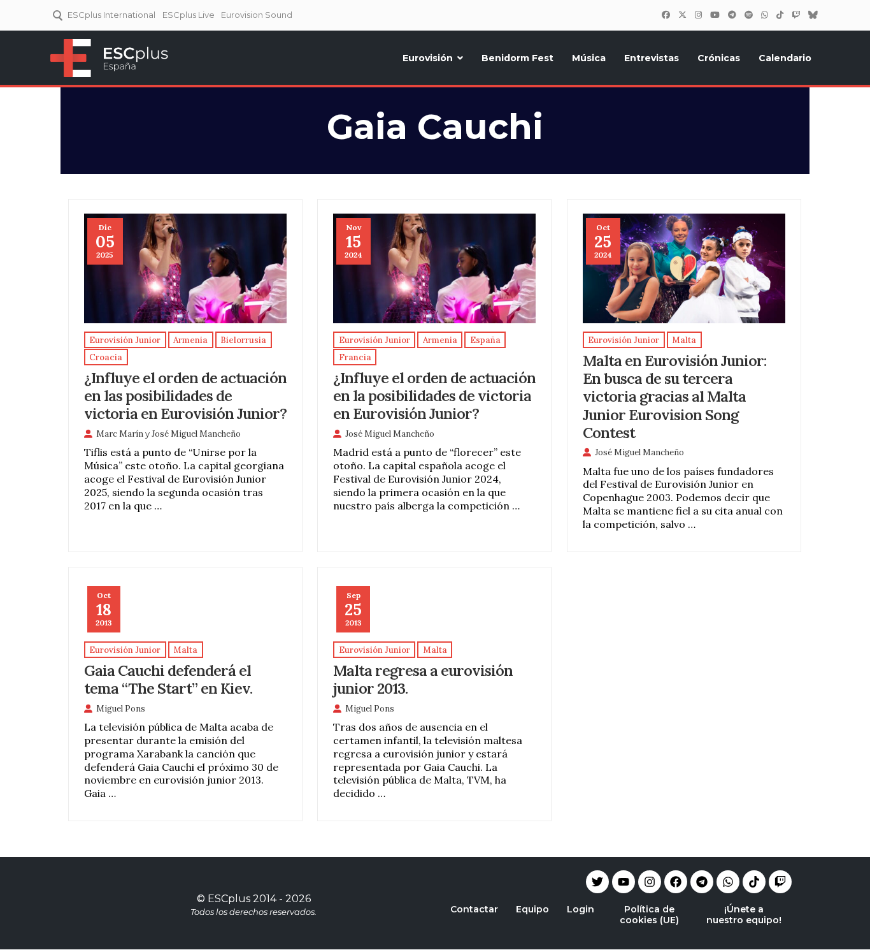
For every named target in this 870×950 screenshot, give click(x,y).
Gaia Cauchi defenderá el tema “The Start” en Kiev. (168, 679)
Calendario (785, 58)
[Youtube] (623, 881)
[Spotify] (748, 15)
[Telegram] (701, 881)
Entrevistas (651, 58)
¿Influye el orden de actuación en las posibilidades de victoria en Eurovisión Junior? (185, 395)
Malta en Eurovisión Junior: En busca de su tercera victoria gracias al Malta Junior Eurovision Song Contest (674, 396)
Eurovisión (428, 58)
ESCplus (229, 899)
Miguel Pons (120, 708)
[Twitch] (795, 15)
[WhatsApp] (764, 15)
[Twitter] (682, 15)
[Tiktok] (754, 881)
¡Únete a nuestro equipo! (743, 914)
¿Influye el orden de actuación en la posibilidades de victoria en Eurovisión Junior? (434, 395)
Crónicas (718, 58)
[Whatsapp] (728, 881)
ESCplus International (111, 15)
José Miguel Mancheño (196, 433)
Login (580, 909)
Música (589, 58)
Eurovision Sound (256, 15)
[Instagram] (698, 15)
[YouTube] (715, 15)
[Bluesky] (813, 15)
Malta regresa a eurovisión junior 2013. (423, 679)
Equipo (532, 909)
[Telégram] (732, 15)
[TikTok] (779, 15)
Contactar (474, 909)
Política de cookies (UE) (649, 914)
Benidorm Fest (517, 58)
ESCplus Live (188, 15)
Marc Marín (119, 433)
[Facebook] (665, 15)
